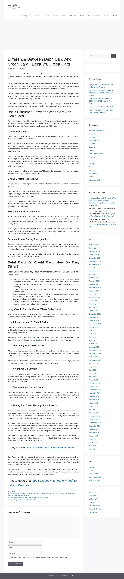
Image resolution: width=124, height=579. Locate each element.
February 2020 (94, 383)
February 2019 (94, 416)
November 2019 (95, 393)
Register (92, 467)
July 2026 (92, 248)
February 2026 (94, 251)
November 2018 (95, 426)
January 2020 (94, 386)
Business (46, 16)
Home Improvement (94, 16)
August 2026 (93, 245)
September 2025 (95, 265)
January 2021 (94, 347)
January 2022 (94, 311)
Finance (55, 16)
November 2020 (95, 353)
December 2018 (95, 423)
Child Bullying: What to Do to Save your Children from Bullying (29, 497)
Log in (91, 470)
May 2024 (92, 271)
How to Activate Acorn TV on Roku (101, 107)
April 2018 (92, 449)
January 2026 (94, 255)
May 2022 (92, 304)
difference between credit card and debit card (54, 493)
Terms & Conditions (96, 509)
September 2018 (95, 433)
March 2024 (93, 278)
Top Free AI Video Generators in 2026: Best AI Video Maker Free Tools (100, 101)
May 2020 (92, 373)
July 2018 (92, 439)
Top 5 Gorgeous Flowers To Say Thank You (23, 500)
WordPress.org (94, 480)
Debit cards (40, 340)
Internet (64, 16)
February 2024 (94, 281)
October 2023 (94, 284)
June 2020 (93, 370)
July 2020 (92, 367)
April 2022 (92, 307)
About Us (92, 492)
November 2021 (95, 317)
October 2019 (94, 396)
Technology (23, 16)
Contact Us (93, 496)
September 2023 (95, 288)
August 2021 (93, 327)
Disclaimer (93, 512)
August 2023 (93, 291)
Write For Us (93, 499)
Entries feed (93, 474)
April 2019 (92, 410)
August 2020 (93, 363)
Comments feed (95, 477)
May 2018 (92, 446)
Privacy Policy (94, 506)
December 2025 (95, 258)
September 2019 (95, 400)
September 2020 (95, 360)
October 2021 (94, 321)
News (91, 167)
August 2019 (93, 403)
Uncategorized (94, 180)
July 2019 (92, 406)
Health (82, 16)
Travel (106, 16)
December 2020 (95, 350)
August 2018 (93, 436)
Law (90, 160)
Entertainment (94, 140)
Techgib (12, 5)
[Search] (113, 56)
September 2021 (95, 324)
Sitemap (92, 502)
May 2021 (92, 337)
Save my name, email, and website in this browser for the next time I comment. (38, 558)
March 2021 (93, 344)
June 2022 (93, 301)
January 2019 (94, 419)
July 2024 (92, 268)
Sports (91, 170)
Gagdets (36, 16)
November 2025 (95, 261)
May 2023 (92, 294)
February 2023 (94, 297)
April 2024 (92, 274)
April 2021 (92, 340)
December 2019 (95, 390)
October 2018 (94, 429)
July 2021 (92, 330)
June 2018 (93, 442)
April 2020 (92, 377)
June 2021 (93, 334)
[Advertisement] (62, 33)
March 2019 (93, 413)
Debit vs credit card (33, 493)
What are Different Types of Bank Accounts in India (50, 448)
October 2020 (94, 357)
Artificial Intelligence (96, 131)
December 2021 (95, 314)
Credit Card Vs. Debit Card (18, 493)
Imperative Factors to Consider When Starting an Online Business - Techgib (102, 200)
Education (115, 16)
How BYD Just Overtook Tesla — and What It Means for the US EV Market (101, 92)
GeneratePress (71, 576)
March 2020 (93, 380)
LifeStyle (73, 16)
